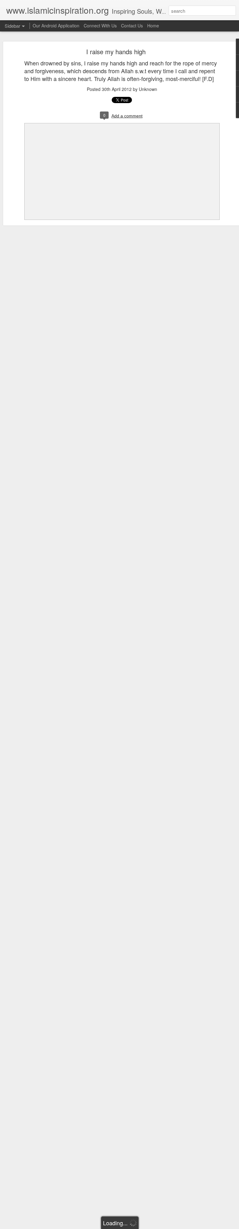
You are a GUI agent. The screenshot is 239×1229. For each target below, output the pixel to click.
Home (153, 25)
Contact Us (132, 25)
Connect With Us (100, 25)
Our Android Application (56, 25)
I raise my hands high (116, 51)
